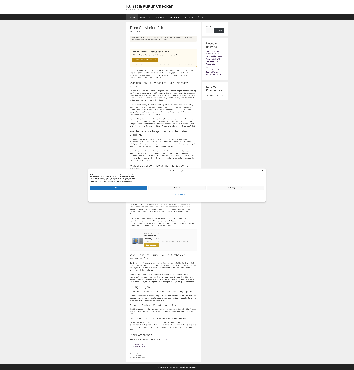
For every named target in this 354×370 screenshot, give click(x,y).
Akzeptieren (119, 188)
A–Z (211, 17)
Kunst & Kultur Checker (149, 6)
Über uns (201, 17)
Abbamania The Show (214, 59)
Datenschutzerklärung (179, 194)
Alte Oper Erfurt (140, 346)
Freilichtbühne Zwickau (139, 357)
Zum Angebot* (151, 245)
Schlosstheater (136, 355)
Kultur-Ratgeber (189, 17)
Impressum (176, 196)
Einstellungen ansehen (235, 188)
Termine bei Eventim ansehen (145, 60)
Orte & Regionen (145, 17)
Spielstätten (132, 17)
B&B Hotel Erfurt (150, 235)
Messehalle (139, 344)
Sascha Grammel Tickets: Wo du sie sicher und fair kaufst (214, 53)
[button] (262, 171)
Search (208, 27)
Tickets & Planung (174, 17)
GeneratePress (191, 367)
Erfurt (165, 339)
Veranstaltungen (159, 17)
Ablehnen (177, 188)
